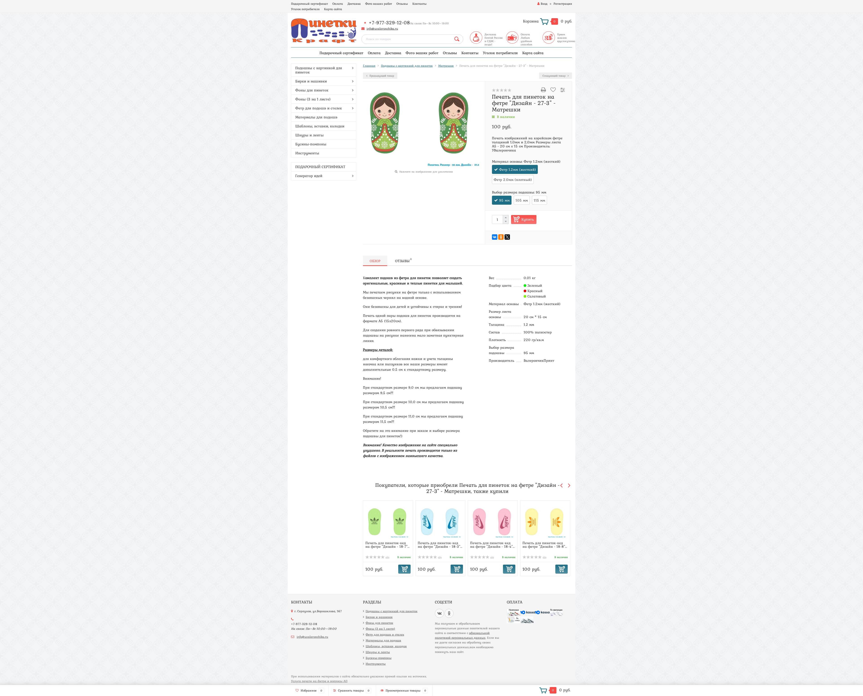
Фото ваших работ (378, 3)
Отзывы (402, 3)
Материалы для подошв (316, 117)
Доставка (354, 3)
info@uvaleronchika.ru (382, 28)
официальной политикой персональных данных (462, 635)
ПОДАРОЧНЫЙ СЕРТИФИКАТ (320, 167)
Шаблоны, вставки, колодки (319, 126)
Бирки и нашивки (311, 81)
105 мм (522, 200)
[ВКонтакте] (494, 237)
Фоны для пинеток (311, 90)
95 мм (504, 200)
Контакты (419, 3)
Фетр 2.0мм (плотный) (513, 179)
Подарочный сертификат (309, 3)
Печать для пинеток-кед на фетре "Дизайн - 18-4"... (492, 544)
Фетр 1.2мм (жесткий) (517, 169)
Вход (544, 3)
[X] (507, 237)
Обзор (375, 261)
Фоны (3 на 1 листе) (313, 99)
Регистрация (563, 3)
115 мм (539, 200)
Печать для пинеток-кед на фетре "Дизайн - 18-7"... (387, 544)
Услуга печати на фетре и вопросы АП (319, 681)
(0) (387, 558)
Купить (527, 219)
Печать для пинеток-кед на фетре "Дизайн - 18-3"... (440, 544)
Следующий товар (554, 76)
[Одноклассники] (501, 237)
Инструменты (307, 153)
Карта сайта (333, 9)
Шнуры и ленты (309, 135)
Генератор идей (308, 176)
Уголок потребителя (305, 9)
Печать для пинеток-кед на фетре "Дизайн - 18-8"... (545, 544)
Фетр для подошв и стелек (318, 108)
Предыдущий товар (381, 76)
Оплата (337, 3)
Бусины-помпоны (310, 144)
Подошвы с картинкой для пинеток (318, 70)
